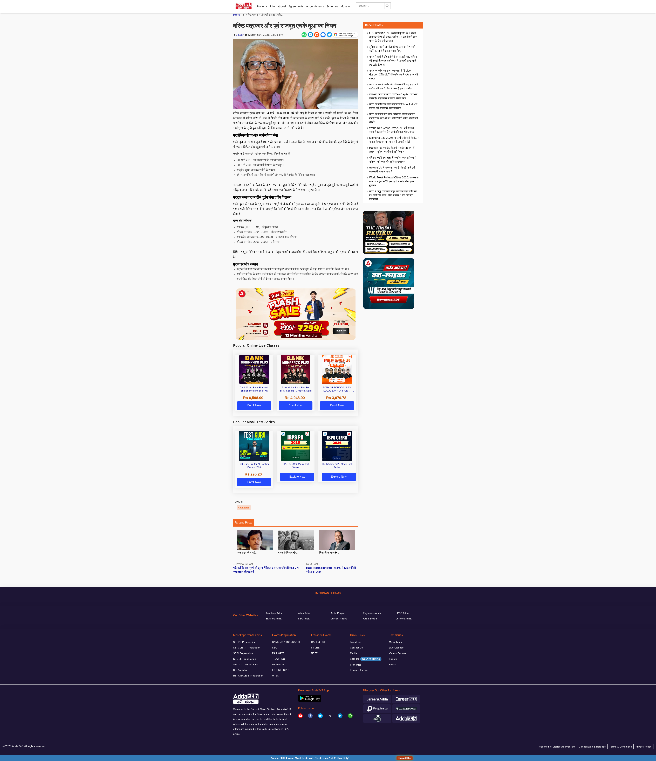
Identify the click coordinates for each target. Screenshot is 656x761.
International (278, 6)
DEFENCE (278, 664)
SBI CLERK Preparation (246, 647)
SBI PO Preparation (244, 642)
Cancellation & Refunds (592, 746)
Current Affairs (339, 618)
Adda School (370, 618)
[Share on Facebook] (323, 34)
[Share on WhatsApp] (304, 34)
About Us (355, 642)
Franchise (355, 664)
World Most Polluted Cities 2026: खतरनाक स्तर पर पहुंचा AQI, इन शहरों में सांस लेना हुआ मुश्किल (394, 181)
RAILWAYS (278, 653)
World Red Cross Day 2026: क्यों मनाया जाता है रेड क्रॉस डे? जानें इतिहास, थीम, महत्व (391, 130)
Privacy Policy (643, 746)
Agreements (296, 6)
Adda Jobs (304, 613)
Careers (365, 658)
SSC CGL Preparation (245, 664)
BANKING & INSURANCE (286, 642)
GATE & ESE (318, 642)
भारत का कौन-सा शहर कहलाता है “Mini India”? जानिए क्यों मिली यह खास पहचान (393, 106)
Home (237, 14)
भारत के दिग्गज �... (288, 552)
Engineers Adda (372, 613)
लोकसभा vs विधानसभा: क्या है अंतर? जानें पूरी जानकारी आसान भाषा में (392, 169)
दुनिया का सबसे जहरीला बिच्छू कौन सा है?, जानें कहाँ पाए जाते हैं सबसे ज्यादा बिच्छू (392, 48)
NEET (314, 653)
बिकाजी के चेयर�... (329, 552)
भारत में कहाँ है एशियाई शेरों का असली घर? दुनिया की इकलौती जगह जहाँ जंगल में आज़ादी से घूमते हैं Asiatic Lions (393, 60)
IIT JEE (315, 647)
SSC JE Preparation (244, 659)
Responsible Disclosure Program (556, 746)
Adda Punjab (338, 613)
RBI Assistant (240, 670)
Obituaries (243, 507)
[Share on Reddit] (316, 34)
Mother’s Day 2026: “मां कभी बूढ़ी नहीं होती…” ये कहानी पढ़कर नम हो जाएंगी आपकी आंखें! (394, 139)
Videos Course (397, 653)
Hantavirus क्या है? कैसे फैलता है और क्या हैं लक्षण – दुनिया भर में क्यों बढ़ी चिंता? (391, 149)
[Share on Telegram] (310, 34)
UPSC (275, 675)
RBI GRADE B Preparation (248, 675)
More (343, 6)
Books (392, 664)
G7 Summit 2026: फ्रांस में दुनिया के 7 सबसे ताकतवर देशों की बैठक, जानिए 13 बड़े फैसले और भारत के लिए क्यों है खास (393, 37)
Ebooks (393, 659)
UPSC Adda (402, 613)
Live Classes (396, 647)
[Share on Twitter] (329, 34)
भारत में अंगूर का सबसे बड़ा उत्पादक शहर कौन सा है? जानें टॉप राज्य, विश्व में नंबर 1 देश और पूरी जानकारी (393, 195)
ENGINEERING (281, 670)
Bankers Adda (274, 618)
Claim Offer (404, 758)
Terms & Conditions (621, 746)
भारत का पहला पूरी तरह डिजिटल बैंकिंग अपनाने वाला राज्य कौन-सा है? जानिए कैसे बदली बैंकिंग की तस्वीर (393, 118)
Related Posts (243, 522)
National (262, 6)
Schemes (332, 6)
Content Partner (359, 670)
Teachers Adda (274, 613)
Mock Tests (395, 642)
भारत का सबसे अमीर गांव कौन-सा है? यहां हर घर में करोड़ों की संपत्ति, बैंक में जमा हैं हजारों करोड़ (393, 86)
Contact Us (356, 647)
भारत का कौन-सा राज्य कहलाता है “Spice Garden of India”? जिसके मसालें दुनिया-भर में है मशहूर (394, 74)
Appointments (315, 6)
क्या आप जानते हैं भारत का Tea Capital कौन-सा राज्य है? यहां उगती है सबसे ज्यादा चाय (393, 96)
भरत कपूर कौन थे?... (247, 552)
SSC (274, 647)
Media (353, 653)
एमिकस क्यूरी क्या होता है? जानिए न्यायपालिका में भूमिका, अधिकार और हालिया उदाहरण (392, 159)
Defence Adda (403, 618)
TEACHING (278, 659)
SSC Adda (304, 618)
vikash (240, 34)
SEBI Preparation (243, 653)
